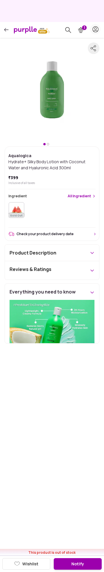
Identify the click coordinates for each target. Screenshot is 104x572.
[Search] (68, 30)
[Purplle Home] (25, 29)
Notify (77, 564)
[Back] (6, 30)
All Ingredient (79, 196)
